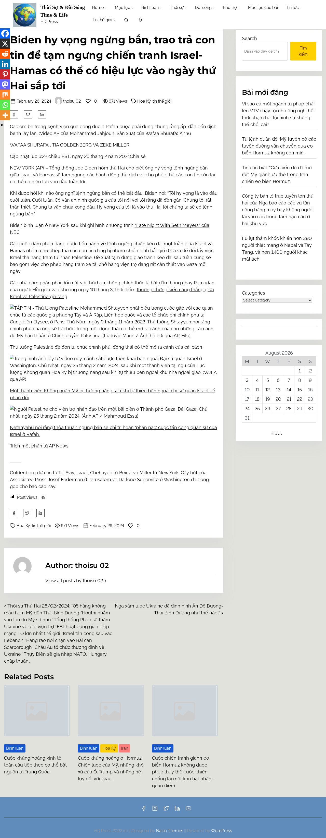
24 (247, 408)
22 (299, 399)
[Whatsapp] (5, 105)
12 (267, 389)
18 (257, 399)
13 (278, 389)
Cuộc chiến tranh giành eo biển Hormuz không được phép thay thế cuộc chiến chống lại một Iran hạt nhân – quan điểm (183, 771)
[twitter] (28, 114)
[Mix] (5, 95)
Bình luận (14, 748)
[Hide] (2, 125)
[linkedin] (177, 810)
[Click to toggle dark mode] (140, 20)
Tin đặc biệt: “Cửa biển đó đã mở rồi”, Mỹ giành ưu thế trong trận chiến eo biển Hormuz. (277, 174)
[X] (5, 44)
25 (257, 408)
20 (278, 399)
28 (289, 408)
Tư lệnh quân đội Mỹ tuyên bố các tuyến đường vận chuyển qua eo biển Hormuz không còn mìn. (279, 145)
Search (249, 38)
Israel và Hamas (37, 174)
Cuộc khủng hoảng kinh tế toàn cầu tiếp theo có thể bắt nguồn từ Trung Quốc (35, 764)
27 (278, 408)
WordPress (221, 830)
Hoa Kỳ (109, 748)
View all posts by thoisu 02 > (75, 580)
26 (267, 408)
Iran (124, 748)
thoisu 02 (72, 101)
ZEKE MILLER (114, 145)
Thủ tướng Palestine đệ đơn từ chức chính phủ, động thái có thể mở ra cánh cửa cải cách (106, 347)
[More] (5, 115)
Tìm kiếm (303, 51)
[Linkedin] (5, 64)
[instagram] (154, 810)
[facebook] (14, 114)
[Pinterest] (5, 74)
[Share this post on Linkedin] (42, 114)
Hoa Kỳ (144, 101)
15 (299, 389)
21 (289, 399)
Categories (253, 293)
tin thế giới (162, 101)
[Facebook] (5, 33)
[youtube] (188, 810)
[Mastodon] (5, 84)
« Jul (276, 433)
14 (289, 389)
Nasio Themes (170, 830)
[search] (126, 21)
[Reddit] (5, 54)
